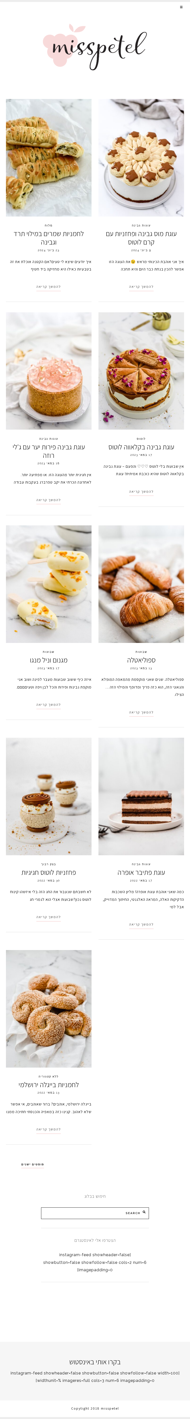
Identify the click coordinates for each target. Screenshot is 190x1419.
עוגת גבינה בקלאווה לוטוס (141, 446)
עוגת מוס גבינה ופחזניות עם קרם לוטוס (141, 237)
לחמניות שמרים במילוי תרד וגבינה (48, 237)
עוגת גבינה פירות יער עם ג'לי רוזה (49, 451)
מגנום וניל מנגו (49, 659)
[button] (181, 7)
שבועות (48, 652)
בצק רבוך (48, 864)
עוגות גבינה (141, 225)
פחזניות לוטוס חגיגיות (48, 872)
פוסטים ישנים (32, 1164)
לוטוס (141, 438)
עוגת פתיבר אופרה (141, 872)
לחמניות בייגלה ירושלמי (49, 1084)
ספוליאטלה (141, 659)
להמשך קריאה (48, 286)
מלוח (49, 225)
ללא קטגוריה (49, 1076)
